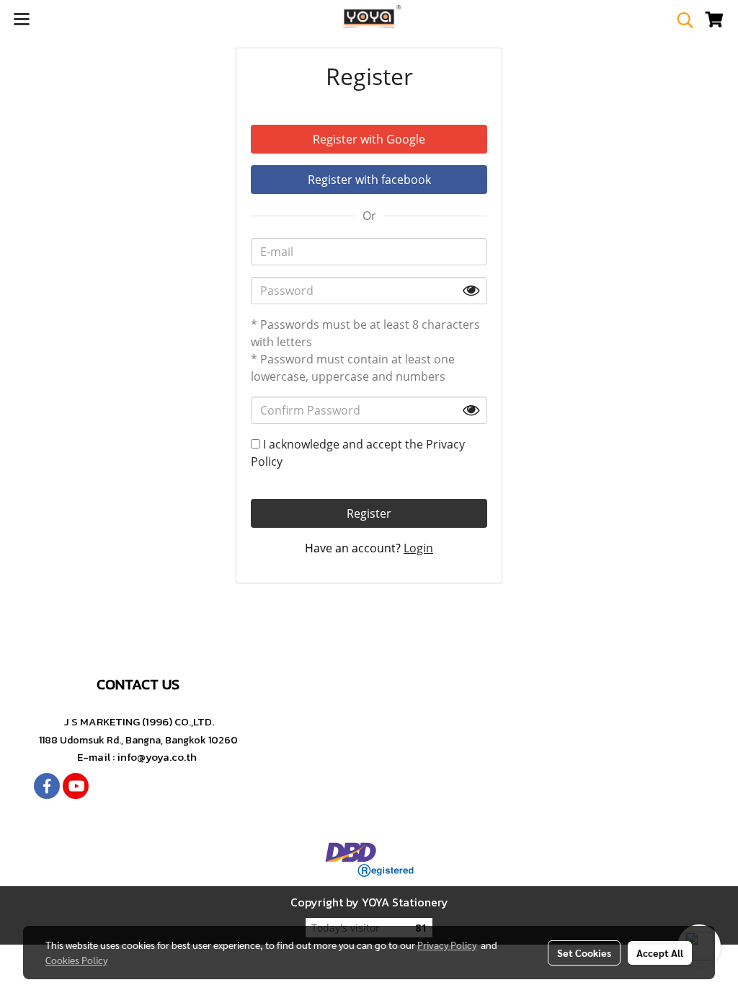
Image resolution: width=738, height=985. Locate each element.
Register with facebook (369, 179)
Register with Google (369, 139)
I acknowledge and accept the (358, 452)
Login (418, 548)
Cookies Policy (76, 959)
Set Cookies (584, 952)
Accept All (659, 952)
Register (369, 513)
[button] (680, 20)
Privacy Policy (446, 944)
